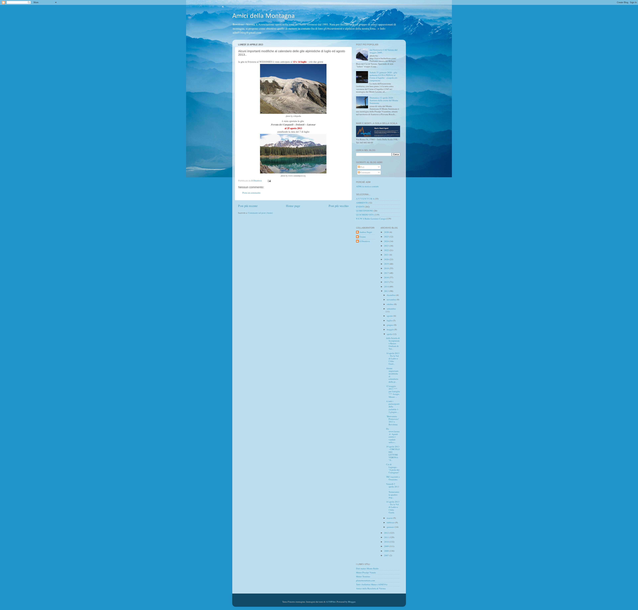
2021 (386, 254)
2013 (386, 291)
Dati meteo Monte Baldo (367, 568)
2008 (386, 550)
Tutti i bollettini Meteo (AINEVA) (371, 584)
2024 (386, 241)
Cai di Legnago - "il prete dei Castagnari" (392, 468)
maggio (390, 329)
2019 (386, 263)
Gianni (362, 236)
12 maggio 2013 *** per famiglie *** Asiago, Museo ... (393, 391)
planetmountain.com (365, 580)
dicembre (391, 295)
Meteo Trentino (363, 576)
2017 (386, 272)
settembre (391, 308)
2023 (386, 245)
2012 (386, 532)
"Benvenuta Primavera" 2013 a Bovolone (392, 420)
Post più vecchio (339, 206)
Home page (293, 206)
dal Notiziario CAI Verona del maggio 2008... (383, 51)
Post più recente (248, 206)
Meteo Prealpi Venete (366, 572)
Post (362, 166)
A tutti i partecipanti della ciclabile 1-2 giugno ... (393, 406)
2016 (386, 277)
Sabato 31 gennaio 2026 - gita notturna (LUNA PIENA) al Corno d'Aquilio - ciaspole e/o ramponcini (383, 76)
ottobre (390, 304)
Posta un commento (251, 192)
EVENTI (360, 206)
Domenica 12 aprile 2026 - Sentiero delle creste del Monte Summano (384, 100)
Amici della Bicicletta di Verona (371, 588)
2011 (386, 537)
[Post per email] (269, 180)
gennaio (391, 526)
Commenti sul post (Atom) (260, 212)
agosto (390, 315)
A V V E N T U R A (365, 198)
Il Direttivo (364, 241)
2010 (386, 541)
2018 (386, 268)
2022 (386, 250)
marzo (390, 517)
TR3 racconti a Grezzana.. (393, 478)
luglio (390, 320)
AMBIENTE (362, 202)
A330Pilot (331, 601)
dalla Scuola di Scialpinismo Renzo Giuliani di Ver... (393, 343)
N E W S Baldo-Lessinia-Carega (371, 218)
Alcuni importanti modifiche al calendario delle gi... (392, 375)
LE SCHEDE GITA (365, 214)
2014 (386, 286)
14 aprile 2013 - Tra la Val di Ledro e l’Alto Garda (392, 507)
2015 (386, 281)
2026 (386, 232)
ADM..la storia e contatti (367, 186)
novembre (392, 299)
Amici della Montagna (263, 16)
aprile (390, 334)
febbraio (391, 522)
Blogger (351, 601)
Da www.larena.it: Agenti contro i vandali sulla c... (393, 435)
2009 (386, 546)
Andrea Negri (365, 232)
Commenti (365, 172)
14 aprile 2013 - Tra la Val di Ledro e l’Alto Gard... (392, 358)
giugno (390, 324)
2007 (386, 555)
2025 (386, 236)
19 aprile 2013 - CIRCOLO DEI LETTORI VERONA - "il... (393, 453)
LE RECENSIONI (364, 210)
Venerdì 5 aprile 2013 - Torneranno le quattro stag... (392, 490)
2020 (386, 259)
